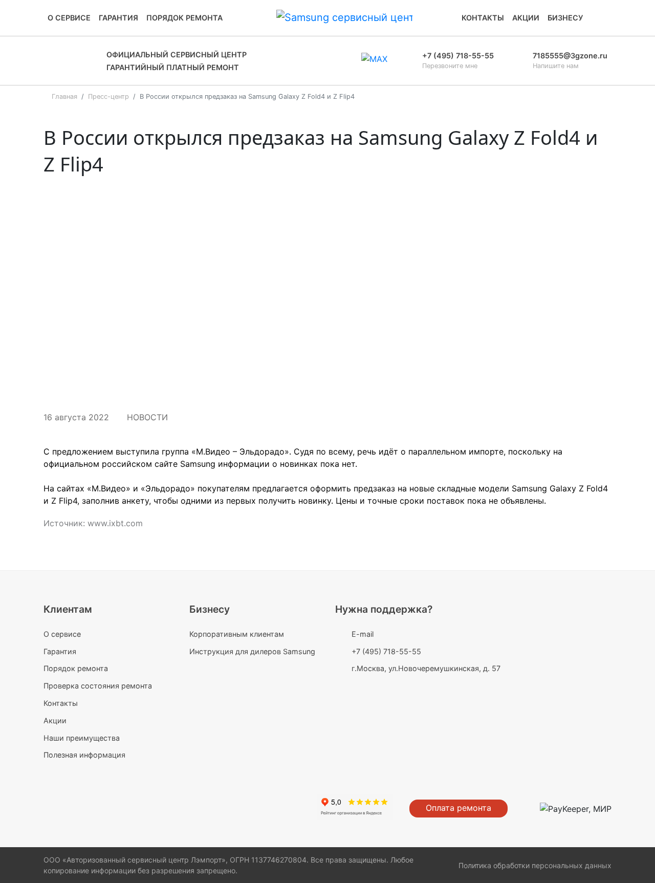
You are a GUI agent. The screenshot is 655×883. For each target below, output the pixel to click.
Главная (64, 96)
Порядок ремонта (184, 17)
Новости (147, 417)
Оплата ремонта (458, 808)
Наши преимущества (81, 738)
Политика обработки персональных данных (535, 865)
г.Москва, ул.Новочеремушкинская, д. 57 (426, 668)
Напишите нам (556, 66)
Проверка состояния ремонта (97, 685)
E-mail (363, 634)
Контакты (483, 17)
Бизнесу (565, 17)
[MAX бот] (374, 60)
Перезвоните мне (449, 66)
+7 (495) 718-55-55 (386, 651)
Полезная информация (84, 754)
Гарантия (118, 17)
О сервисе (69, 17)
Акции (525, 17)
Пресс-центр (108, 96)
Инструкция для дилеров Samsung (252, 651)
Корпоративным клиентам (236, 634)
